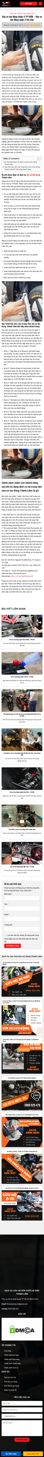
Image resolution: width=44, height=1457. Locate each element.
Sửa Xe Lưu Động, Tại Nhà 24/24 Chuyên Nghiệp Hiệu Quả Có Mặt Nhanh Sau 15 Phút (21, 1002)
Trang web (8, 925)
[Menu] (40, 3)
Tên (6, 904)
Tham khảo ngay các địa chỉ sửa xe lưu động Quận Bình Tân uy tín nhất (22, 715)
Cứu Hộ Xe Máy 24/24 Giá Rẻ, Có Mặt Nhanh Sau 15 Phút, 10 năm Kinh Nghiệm (21, 963)
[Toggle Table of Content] (37, 159)
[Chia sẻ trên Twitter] (17, 599)
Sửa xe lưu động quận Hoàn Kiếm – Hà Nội (22, 639)
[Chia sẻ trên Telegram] (30, 599)
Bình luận (8, 894)
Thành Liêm (25, 25)
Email (6, 914)
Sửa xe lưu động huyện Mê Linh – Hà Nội (22, 867)
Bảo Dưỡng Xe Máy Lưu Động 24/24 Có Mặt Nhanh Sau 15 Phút (22, 1115)
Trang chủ (13, 14)
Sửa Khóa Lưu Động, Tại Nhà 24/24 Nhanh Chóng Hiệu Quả (22, 1151)
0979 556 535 (13, 1309)
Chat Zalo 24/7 (33, 1454)
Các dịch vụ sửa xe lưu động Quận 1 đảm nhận (22, 829)
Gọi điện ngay (11, 1454)
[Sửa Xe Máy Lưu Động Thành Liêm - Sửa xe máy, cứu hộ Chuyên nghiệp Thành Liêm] (9, 3)
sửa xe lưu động (33, 174)
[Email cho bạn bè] (19, 599)
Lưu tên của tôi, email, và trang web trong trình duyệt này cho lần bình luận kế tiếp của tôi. (21, 938)
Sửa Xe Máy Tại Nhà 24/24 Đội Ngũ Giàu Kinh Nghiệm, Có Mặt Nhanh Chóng (21, 1040)
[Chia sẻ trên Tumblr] (27, 599)
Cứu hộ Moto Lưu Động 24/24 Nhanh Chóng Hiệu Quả (22, 1078)
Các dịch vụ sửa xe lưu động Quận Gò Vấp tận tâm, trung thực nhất (22, 754)
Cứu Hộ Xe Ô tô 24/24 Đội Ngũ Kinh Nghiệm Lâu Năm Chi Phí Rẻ (22, 1188)
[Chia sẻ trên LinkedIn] (24, 599)
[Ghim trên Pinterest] (22, 599)
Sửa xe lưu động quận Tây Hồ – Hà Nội (22, 677)
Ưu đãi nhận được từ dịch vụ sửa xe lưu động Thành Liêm (20, 163)
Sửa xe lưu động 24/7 (26, 14)
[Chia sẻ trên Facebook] (14, 599)
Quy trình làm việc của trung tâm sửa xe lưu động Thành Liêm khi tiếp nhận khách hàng (22, 168)
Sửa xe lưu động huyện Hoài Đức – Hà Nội (22, 792)
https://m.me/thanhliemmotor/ (22, 576)
